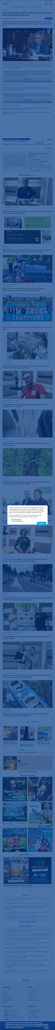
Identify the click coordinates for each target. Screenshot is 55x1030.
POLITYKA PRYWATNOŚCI (17, 521)
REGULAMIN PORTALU (16, 519)
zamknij (46, 1028)
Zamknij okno (41, 523)
